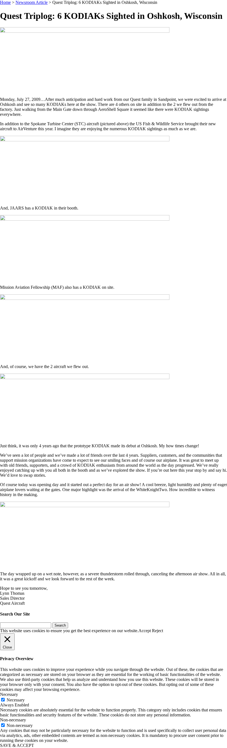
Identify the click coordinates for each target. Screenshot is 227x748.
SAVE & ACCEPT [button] (17, 745)
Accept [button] (144, 630)
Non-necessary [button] (13, 720)
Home (5, 2)
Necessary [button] (9, 694)
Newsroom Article (32, 2)
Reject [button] (157, 630)
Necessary (16, 700)
